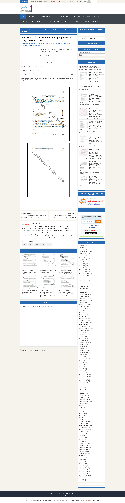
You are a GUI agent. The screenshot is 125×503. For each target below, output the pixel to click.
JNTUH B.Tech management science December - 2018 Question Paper (29, 292)
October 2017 (83, 379)
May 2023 (82, 288)
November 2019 (84, 352)
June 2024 (82, 262)
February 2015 (83, 443)
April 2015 (81, 439)
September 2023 (84, 280)
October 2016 (83, 403)
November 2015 (83, 425)
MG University (40, 21)
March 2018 (82, 369)
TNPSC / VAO (75, 21)
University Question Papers (43, 500)
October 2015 (83, 427)
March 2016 (82, 417)
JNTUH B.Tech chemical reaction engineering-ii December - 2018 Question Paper (29, 271)
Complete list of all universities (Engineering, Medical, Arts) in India (89, 66)
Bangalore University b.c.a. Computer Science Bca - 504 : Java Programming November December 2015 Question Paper (96, 112)
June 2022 (82, 310)
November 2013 (83, 474)
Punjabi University (27, 21)
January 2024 (83, 272)
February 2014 (83, 468)
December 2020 (84, 346)
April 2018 (82, 367)
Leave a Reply (36, 45)
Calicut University (78, 16)
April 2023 (82, 290)
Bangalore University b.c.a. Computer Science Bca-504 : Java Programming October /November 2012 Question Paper (96, 76)
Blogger (64, 495)
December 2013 (83, 472)
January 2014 (83, 470)
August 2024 (83, 258)
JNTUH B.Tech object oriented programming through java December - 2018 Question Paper (66, 271)
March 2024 (82, 268)
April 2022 (82, 314)
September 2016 (84, 405)
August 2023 (82, 282)
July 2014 (81, 458)
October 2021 (83, 326)
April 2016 (82, 415)
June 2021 (82, 334)
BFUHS (67, 21)
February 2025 (83, 245)
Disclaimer (64, 1)
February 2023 (83, 294)
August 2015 (82, 431)
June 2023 (82, 286)
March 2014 (82, 466)
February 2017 (83, 395)
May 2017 (82, 389)
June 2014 (82, 459)
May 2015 (81, 437)
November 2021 (83, 324)
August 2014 (82, 455)
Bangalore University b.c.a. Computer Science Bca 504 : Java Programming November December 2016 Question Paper (96, 153)
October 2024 (83, 254)
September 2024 (84, 256)
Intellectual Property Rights (60, 43)
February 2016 (83, 419)
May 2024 (82, 264)
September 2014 (84, 453)
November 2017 (84, 377)
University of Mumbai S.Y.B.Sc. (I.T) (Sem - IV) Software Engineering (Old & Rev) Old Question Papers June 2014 (96, 139)
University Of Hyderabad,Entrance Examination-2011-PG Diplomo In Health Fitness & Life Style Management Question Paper (91, 166)
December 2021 (83, 322)
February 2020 (83, 348)
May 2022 (82, 312)
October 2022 (83, 302)
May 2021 (82, 336)
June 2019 (82, 355)
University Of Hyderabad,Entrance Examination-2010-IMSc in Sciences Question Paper (39, 2)
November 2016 (83, 401)
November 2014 (84, 449)
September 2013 (84, 476)
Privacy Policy (78, 1)
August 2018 (82, 361)
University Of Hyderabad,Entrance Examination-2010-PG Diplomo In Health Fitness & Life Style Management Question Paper (91, 181)
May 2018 (82, 365)
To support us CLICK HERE (87, 38)
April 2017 (82, 391)
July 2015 (81, 433)
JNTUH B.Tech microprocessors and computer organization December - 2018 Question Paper (47, 294)
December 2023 (84, 274)
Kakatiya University (93, 16)
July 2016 (81, 409)
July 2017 (81, 385)
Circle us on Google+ (91, 230)
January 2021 (83, 344)
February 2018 (83, 371)
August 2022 (82, 306)
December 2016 (83, 399)
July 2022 (81, 308)
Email (99, 216)
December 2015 (83, 423)
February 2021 (83, 342)
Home (23, 16)
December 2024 (84, 250)
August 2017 (82, 383)
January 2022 (83, 320)
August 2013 (82, 478)
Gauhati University (63, 16)
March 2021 (82, 340)
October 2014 (83, 451)
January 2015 (82, 445)
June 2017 (82, 387)
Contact (71, 1)
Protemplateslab (75, 500)
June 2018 (82, 363)
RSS (83, 217)
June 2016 (82, 411)
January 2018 (83, 373)
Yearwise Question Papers (90, 21)
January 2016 (83, 421)
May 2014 (82, 462)
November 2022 (84, 300)
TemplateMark (95, 500)
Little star (35, 224)
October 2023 (83, 278)
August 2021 (82, 330)
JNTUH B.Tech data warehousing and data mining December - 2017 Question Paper (66, 293)
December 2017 (84, 375)
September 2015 (84, 429)
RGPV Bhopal (57, 21)
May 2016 (82, 413)
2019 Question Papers (46, 43)
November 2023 (84, 276)
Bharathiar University (48, 16)
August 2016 (82, 407)
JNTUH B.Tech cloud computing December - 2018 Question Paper (48, 270)
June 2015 (82, 435)
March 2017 (82, 393)
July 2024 (82, 260)
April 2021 (82, 338)
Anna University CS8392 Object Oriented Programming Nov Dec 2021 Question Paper (91, 86)
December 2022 (84, 298)
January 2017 (83, 397)
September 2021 (84, 328)
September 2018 (84, 359)
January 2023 (83, 296)
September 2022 (84, 304)
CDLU (49, 21)
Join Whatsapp (83, 34)
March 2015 (82, 441)
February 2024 (83, 270)
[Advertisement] (29, 52)
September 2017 (84, 381)
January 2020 (83, 350)
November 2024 (84, 251)
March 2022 (82, 316)
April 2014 (82, 464)
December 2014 (84, 447)
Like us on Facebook (93, 226)
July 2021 (81, 332)
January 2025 (83, 247)
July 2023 (81, 284)
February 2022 (83, 318)
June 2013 (82, 480)
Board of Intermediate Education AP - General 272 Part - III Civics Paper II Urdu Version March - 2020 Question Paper (65, 217)
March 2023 (82, 292)
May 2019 (82, 357)
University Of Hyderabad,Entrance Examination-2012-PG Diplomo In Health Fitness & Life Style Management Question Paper (91, 98)
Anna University (33, 16)
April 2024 (82, 266)
